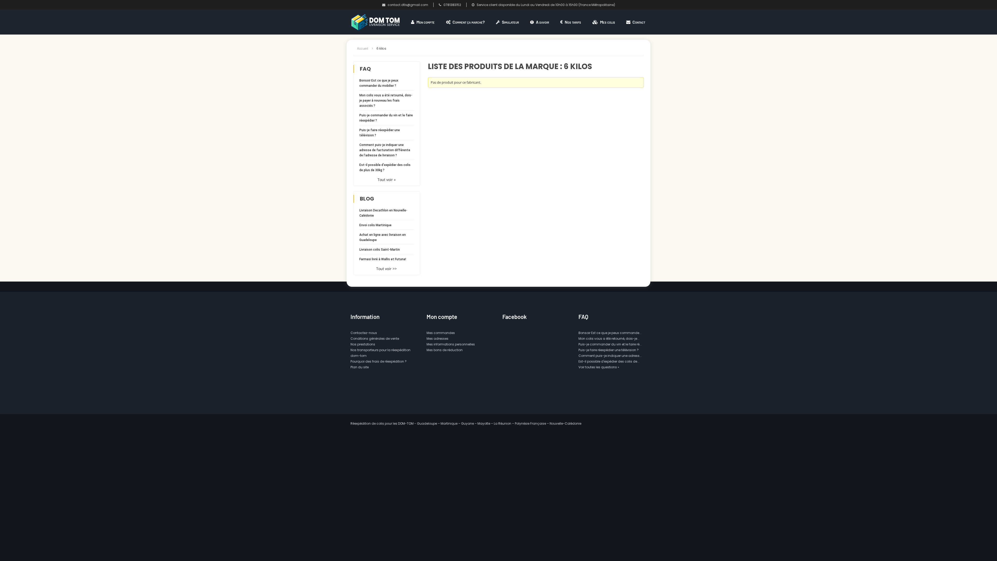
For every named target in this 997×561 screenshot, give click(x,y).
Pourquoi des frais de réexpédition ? (379, 361)
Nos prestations (363, 344)
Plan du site (360, 367)
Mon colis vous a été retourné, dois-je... (608, 338)
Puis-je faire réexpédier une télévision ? (608, 350)
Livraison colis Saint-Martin (379, 249)
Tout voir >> (386, 268)
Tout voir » (387, 179)
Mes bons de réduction (445, 350)
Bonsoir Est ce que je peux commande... (610, 333)
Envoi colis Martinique (375, 225)
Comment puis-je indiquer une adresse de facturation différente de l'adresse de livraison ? (384, 150)
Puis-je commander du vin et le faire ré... (610, 344)
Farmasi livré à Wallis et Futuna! (382, 259)
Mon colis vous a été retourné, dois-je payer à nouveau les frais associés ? (385, 101)
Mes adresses (437, 338)
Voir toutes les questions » (598, 367)
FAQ (365, 68)
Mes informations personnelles (451, 344)
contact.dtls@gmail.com (408, 5)
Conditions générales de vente (375, 338)
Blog (367, 198)
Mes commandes (441, 333)
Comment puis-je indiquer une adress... (610, 355)
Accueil (362, 48)
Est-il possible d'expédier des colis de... (608, 361)
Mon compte (442, 316)
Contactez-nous (364, 333)
